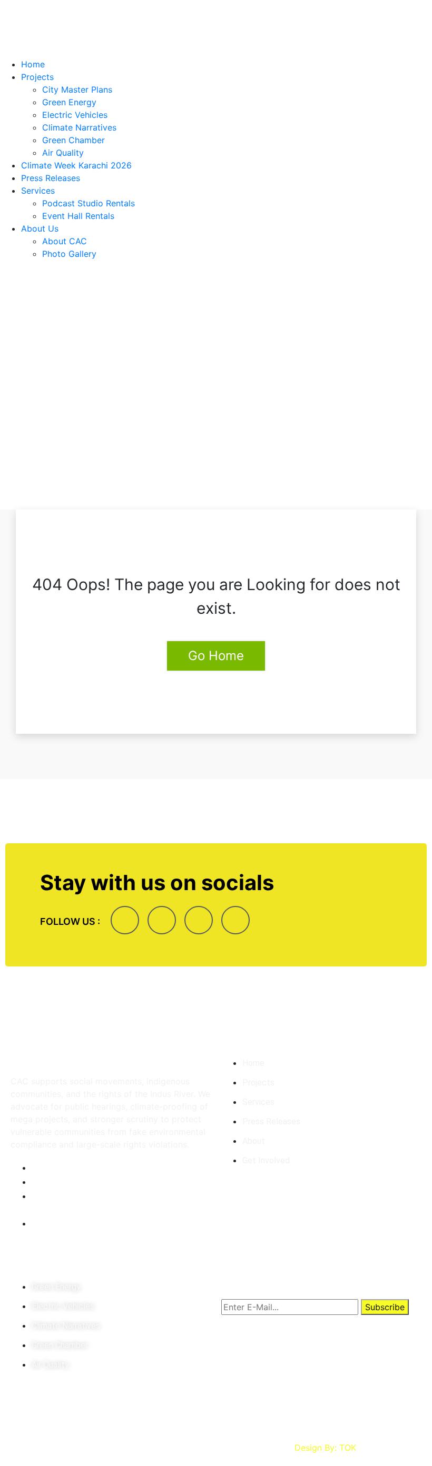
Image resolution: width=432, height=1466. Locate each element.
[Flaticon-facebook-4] (125, 920)
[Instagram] (162, 920)
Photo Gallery (69, 253)
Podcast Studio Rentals (88, 203)
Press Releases (50, 178)
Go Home (216, 655)
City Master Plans (77, 89)
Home (33, 64)
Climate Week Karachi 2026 (76, 165)
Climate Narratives (79, 127)
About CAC (64, 241)
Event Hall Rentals (78, 216)
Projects (37, 77)
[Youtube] (235, 920)
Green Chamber (73, 140)
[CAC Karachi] (216, 28)
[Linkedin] (198, 920)
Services (38, 190)
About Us (39, 228)
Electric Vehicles (74, 114)
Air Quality (63, 152)
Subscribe (385, 1307)
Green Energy (69, 102)
